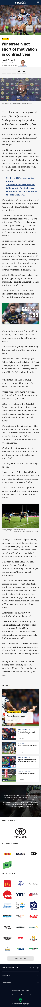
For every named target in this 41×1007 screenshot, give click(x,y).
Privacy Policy (25, 990)
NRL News (5, 38)
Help (13, 995)
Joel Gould (8, 60)
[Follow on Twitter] (34, 968)
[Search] (38, 2)
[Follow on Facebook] (30, 968)
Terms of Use (16, 990)
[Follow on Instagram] (37, 968)
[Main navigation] (3, 2)
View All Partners (20, 958)
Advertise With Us (29, 995)
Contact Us (20, 995)
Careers (9, 995)
